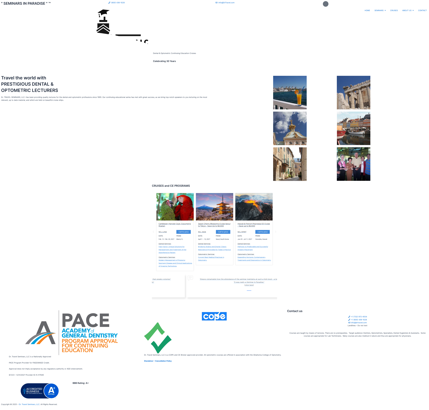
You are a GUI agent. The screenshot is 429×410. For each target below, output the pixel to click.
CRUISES (394, 10)
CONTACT (422, 10)
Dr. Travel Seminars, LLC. (30, 404)
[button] (153, 231)
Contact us (294, 311)
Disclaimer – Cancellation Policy (158, 361)
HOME (367, 10)
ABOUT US (406, 10)
